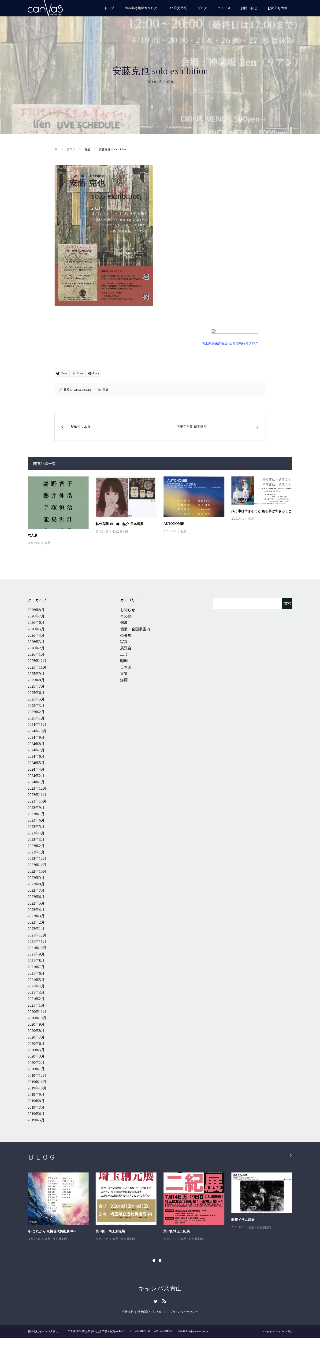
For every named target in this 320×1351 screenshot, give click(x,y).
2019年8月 (36, 1101)
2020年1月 (36, 1069)
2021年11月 (37, 942)
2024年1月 (36, 782)
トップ (109, 8)
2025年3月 (36, 706)
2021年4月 (36, 986)
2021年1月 (36, 1005)
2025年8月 (36, 680)
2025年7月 (36, 686)
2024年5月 (36, 763)
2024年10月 (37, 731)
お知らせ (127, 610)
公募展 (125, 635)
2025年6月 (36, 693)
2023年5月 (36, 827)
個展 (170, 82)
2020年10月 (37, 1018)
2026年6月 (36, 622)
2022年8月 (36, 884)
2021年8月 (36, 961)
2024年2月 (36, 776)
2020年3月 (36, 1056)
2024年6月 (36, 756)
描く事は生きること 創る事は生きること (261, 511)
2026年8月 (36, 610)
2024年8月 (36, 744)
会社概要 (127, 1311)
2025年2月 (36, 712)
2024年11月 (37, 725)
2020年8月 (36, 1031)
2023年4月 (36, 833)
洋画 (124, 680)
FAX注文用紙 (177, 8)
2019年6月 (36, 1114)
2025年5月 (36, 699)
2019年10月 (37, 1088)
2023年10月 (37, 801)
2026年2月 (36, 648)
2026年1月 (36, 654)
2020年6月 (36, 1044)
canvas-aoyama (82, 389)
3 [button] (166, 1260)
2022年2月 (36, 922)
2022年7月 (36, 890)
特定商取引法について (152, 1311)
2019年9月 (36, 1094)
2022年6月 (36, 897)
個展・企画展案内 (135, 629)
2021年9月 (36, 954)
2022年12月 (37, 858)
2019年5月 (36, 1120)
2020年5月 (36, 1050)
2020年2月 (36, 1063)
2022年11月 (37, 865)
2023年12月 (37, 788)
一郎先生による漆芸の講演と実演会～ (123, 1231)
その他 (125, 616)
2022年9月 (36, 878)
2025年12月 (37, 661)
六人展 (32, 535)
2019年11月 (37, 1082)
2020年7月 (36, 1037)
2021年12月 (37, 935)
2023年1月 (36, 852)
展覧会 (125, 648)
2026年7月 (36, 616)
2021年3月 (36, 992)
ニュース (224, 8)
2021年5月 (36, 980)
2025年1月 (36, 718)
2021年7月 (36, 967)
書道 (124, 674)
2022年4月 (36, 910)
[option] (163, 1207)
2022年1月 (36, 929)
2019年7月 (36, 1107)
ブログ (202, 8)
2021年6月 (36, 973)
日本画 (123, 531)
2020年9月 (36, 1024)
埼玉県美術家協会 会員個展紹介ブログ (230, 343)
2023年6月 (36, 820)
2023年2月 (36, 846)
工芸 (124, 654)
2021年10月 (37, 948)
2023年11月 (37, 795)
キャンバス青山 (160, 1288)
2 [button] (160, 1260)
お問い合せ (249, 8)
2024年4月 (36, 769)
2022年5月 (36, 903)
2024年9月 (36, 737)
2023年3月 (36, 839)
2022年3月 (36, 916)
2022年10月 (37, 871)
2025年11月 (37, 667)
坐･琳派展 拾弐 (175, 1231)
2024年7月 (36, 750)
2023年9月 (36, 808)
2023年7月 (36, 814)
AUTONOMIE (174, 523)
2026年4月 (36, 635)
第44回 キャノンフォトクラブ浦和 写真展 (58, 1220)
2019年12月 (37, 1075)
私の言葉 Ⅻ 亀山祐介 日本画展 (119, 524)
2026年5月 (36, 629)
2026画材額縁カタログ (140, 8)
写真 (124, 642)
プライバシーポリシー (184, 1311)
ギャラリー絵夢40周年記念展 (252, 1231)
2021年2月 (36, 999)
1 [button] (154, 1260)
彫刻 (124, 661)
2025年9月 (36, 674)
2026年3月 (36, 642)
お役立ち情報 (277, 8)
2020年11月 (37, 1012)
